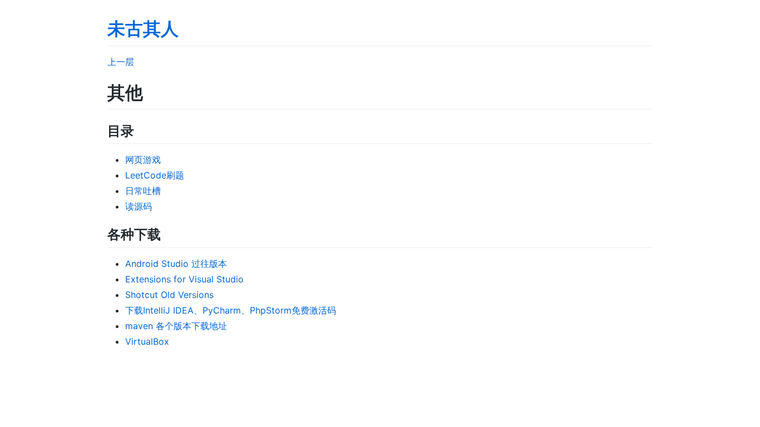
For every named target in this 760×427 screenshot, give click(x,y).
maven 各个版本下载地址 (176, 325)
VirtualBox (147, 341)
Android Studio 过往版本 (176, 263)
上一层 (120, 61)
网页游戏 (143, 159)
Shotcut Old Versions (169, 294)
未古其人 (143, 28)
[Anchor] (140, 130)
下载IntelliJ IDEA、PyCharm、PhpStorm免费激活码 (230, 310)
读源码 (138, 206)
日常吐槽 (143, 190)
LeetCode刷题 (154, 175)
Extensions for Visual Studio (184, 279)
